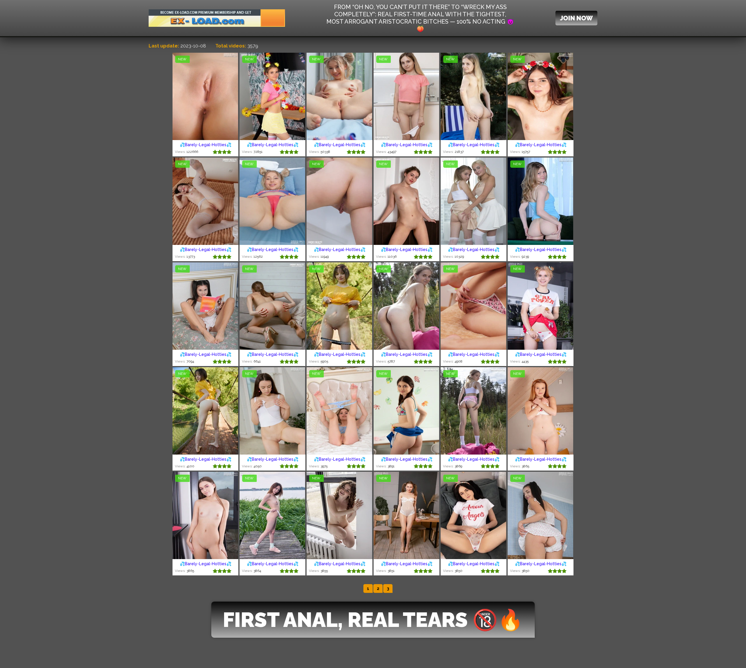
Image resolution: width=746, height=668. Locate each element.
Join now (576, 18)
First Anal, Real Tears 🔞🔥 (373, 620)
